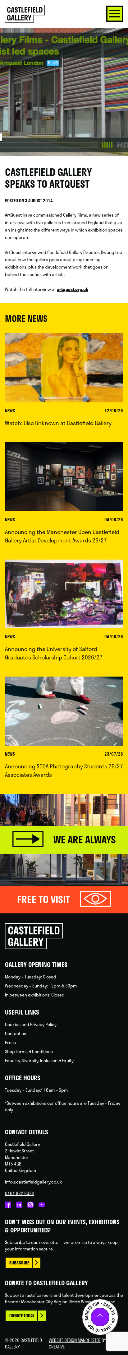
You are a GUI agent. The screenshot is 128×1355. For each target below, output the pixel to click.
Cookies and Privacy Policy (31, 1024)
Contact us (15, 1033)
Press (10, 1042)
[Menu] (114, 14)
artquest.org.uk (72, 289)
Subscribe (19, 1262)
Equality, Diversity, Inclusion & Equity (39, 1060)
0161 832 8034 (19, 1193)
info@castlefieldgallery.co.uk (33, 1182)
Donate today (21, 1315)
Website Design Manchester (75, 1340)
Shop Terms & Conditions (29, 1051)
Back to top (100, 1317)
